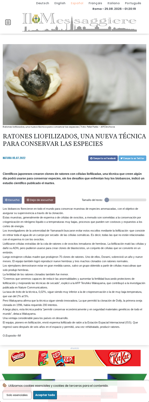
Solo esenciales (17, 395)
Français (95, 3)
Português (133, 3)
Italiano (114, 3)
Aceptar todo (45, 395)
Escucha (13, 200)
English (60, 3)
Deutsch (42, 3)
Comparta (104, 158)
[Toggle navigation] (8, 22)
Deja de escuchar (41, 200)
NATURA (7, 158)
